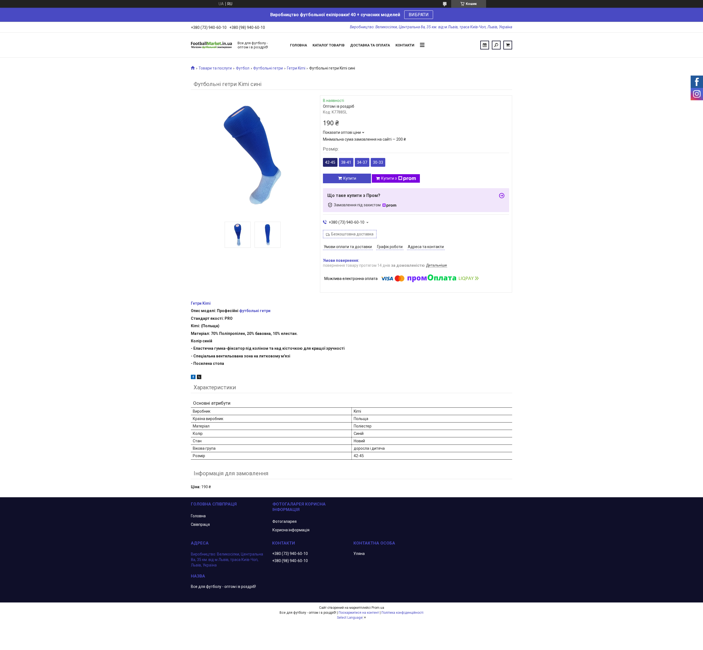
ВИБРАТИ (419, 14)
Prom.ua (378, 608)
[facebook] (193, 378)
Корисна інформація (290, 530)
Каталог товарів (329, 45)
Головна (298, 45)
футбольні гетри (254, 311)
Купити (349, 178)
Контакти (404, 45)
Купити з (389, 178)
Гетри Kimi (296, 68)
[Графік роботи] (484, 45)
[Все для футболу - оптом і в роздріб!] (211, 45)
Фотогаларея (284, 521)
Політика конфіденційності (402, 613)
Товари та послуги (215, 68)
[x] (199, 378)
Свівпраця (200, 524)
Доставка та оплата (370, 45)
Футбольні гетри (268, 68)
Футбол (242, 68)
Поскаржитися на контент (359, 613)
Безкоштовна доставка (352, 234)
